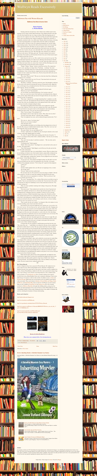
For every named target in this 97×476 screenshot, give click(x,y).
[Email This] (39, 340)
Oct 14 (67, 102)
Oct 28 (67, 73)
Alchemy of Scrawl (40, 281)
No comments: (32, 340)
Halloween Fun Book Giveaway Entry (37, 22)
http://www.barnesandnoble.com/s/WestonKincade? (28, 311)
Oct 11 (67, 108)
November (67, 64)
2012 (65, 58)
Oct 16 (67, 98)
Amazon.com (42, 284)
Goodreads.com (33, 284)
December (67, 62)
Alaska (73, 284)
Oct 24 (67, 81)
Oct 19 (67, 92)
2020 (65, 45)
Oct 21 (67, 88)
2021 (65, 43)
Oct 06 (67, 117)
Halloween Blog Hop (28, 286)
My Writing (65, 27)
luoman (50, 459)
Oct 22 (67, 86)
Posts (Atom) (25, 348)
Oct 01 (67, 127)
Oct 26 (67, 77)
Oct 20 (67, 90)
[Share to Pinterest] (45, 340)
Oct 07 (67, 115)
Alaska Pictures (66, 30)
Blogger (59, 459)
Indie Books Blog (29, 282)
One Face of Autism (67, 32)
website (52, 277)
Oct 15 (67, 100)
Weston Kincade (24, 342)
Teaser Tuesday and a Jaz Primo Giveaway (32, 430)
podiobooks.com (32, 274)
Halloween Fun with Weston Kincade (30, 18)
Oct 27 (67, 75)
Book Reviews (66, 25)
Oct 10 (67, 110)
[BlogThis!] (41, 340)
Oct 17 (67, 96)
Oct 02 (67, 125)
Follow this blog (70, 186)
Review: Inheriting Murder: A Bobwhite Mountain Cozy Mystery (33, 353)
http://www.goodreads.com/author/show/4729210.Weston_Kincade (32, 303)
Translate (71, 159)
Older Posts (55, 346)
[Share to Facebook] (43, 340)
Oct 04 (67, 121)
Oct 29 (67, 71)
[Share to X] (42, 340)
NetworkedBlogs (70, 279)
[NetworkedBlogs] (71, 184)
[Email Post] (37, 340)
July (66, 133)
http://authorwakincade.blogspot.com (25, 297)
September (67, 130)
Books (68, 284)
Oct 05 (67, 119)
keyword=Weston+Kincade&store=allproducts (27, 312)
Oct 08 (67, 114)
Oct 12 (67, 106)
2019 (65, 47)
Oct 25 (67, 79)
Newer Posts (20, 346)
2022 (65, 41)
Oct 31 (67, 68)
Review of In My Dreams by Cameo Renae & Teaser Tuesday (36, 422)
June (66, 135)
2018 (65, 49)
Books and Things (49, 281)
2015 (65, 53)
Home (37, 346)
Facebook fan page (21, 279)
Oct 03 (67, 123)
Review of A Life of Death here (37, 334)
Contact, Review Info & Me (68, 35)
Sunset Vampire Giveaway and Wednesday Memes (34, 437)
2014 (65, 55)
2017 (65, 51)
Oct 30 (67, 70)
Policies (64, 33)
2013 (65, 56)
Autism (71, 284)
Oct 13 (67, 104)
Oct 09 (67, 112)
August (66, 132)
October (66, 66)
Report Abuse (65, 140)
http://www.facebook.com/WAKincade (25, 300)
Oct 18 (67, 94)
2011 (65, 60)
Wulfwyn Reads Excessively (36, 6)
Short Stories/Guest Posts (68, 28)
